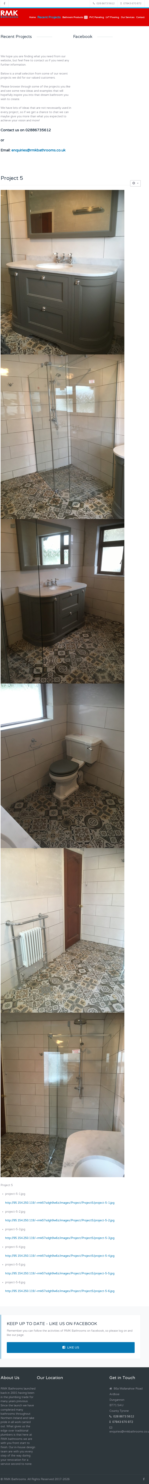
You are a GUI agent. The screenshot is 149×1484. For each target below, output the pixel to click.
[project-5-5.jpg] (62, 930)
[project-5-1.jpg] (62, 272)
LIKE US (73, 1347)
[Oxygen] (9, 14)
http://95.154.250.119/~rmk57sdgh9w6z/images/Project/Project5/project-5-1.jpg (59, 1202)
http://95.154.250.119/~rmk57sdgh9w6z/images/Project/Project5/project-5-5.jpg (59, 1273)
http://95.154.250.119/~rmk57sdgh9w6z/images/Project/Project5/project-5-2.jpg (59, 1220)
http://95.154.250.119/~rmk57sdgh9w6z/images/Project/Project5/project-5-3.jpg (59, 1238)
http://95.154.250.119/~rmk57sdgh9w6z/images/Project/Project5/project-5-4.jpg (59, 1256)
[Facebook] (5, 3)
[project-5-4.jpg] (62, 765)
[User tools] (135, 183)
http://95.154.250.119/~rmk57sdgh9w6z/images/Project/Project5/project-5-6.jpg (59, 1291)
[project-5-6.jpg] (62, 1094)
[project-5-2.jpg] (62, 436)
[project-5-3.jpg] (62, 601)
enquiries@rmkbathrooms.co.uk (38, 150)
